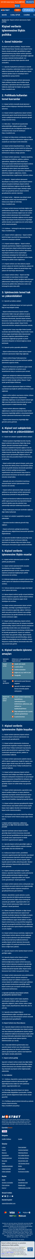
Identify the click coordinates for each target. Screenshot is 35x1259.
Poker (3, 1163)
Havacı (4, 1150)
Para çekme (21, 1180)
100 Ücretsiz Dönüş (23, 1163)
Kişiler (3, 1180)
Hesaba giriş (21, 1185)
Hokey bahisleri (6, 1171)
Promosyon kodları (23, 1171)
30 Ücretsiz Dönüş (23, 1158)
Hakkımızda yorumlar (24, 1188)
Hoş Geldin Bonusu (23, 1155)
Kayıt (17, 10)
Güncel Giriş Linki (23, 1161)
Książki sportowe (7, 1158)
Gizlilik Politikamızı (10, 1252)
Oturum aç (28, 10)
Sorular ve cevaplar (7, 1182)
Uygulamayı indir (23, 1182)
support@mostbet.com (8, 1203)
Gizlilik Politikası (6, 1139)
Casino (27, 15)
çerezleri (2, 1253)
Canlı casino (21, 1169)
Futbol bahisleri (6, 1169)
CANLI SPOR (15, 15)
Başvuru (4, 1153)
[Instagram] (7, 1196)
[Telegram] (10, 1196)
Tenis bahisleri (22, 1147)
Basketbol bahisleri (7, 1166)
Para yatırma (5, 1185)
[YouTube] (12, 1196)
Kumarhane (5, 1155)
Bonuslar (4, 1161)
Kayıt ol (4, 1188)
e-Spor (4, 1147)
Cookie (20, 1139)
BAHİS (4, 15)
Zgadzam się (30, 1249)
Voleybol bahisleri (23, 1150)
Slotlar (20, 1166)
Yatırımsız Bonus (23, 1153)
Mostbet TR (5, 20)
